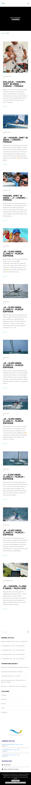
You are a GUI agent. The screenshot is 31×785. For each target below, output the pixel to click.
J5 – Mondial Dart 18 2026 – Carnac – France (10, 645)
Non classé (3, 703)
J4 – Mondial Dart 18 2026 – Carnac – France (10, 650)
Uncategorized (4, 712)
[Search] (28, 632)
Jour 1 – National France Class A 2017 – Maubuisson (16, 686)
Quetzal (2, 708)
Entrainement (4, 699)
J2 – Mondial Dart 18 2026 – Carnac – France (10, 658)
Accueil (3, 33)
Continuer (15, 780)
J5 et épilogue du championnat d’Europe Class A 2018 (18, 667)
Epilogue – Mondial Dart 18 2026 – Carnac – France (11, 641)
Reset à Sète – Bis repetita (17, 671)
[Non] (29, 778)
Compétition (3, 695)
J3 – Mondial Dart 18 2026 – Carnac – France (10, 654)
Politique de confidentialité (15, 782)
